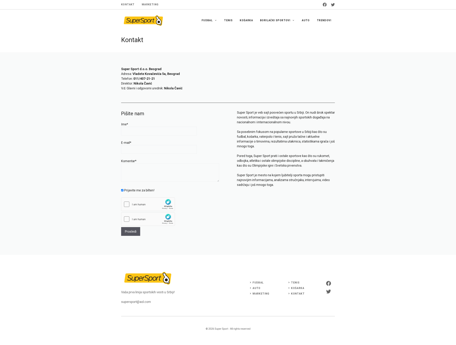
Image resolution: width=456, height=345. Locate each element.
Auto (306, 20)
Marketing (150, 4)
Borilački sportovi (275, 20)
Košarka (246, 20)
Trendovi (324, 20)
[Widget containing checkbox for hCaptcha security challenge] (148, 204)
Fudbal (207, 20)
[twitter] (333, 5)
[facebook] (325, 5)
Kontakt (128, 4)
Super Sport (221, 328)
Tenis (228, 20)
